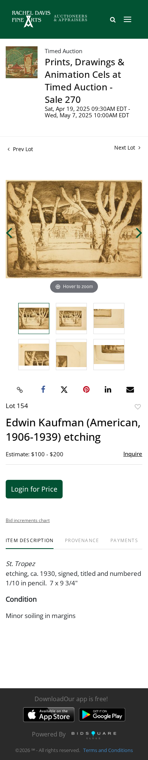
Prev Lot (22, 149)
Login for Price (34, 489)
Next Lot (125, 147)
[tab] (30, 543)
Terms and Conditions (108, 750)
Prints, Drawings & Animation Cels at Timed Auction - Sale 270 (84, 80)
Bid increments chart (28, 520)
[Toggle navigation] (127, 19)
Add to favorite (137, 406)
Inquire (132, 453)
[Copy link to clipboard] (20, 389)
